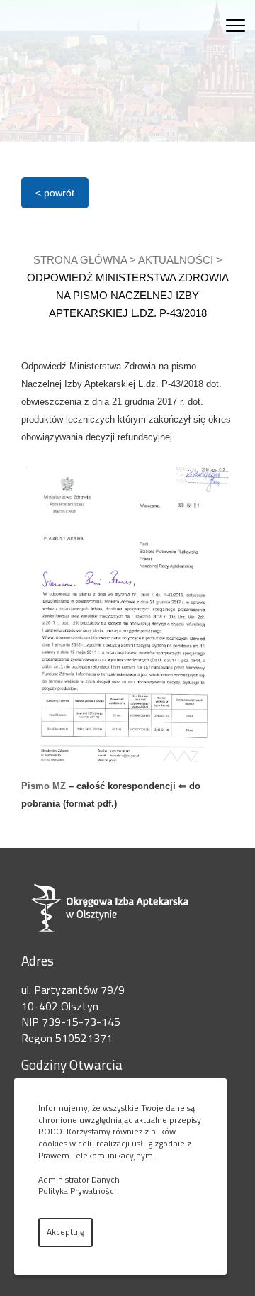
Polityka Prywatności (77, 1190)
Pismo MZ (43, 786)
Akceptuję (65, 1232)
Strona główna (80, 260)
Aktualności (175, 260)
